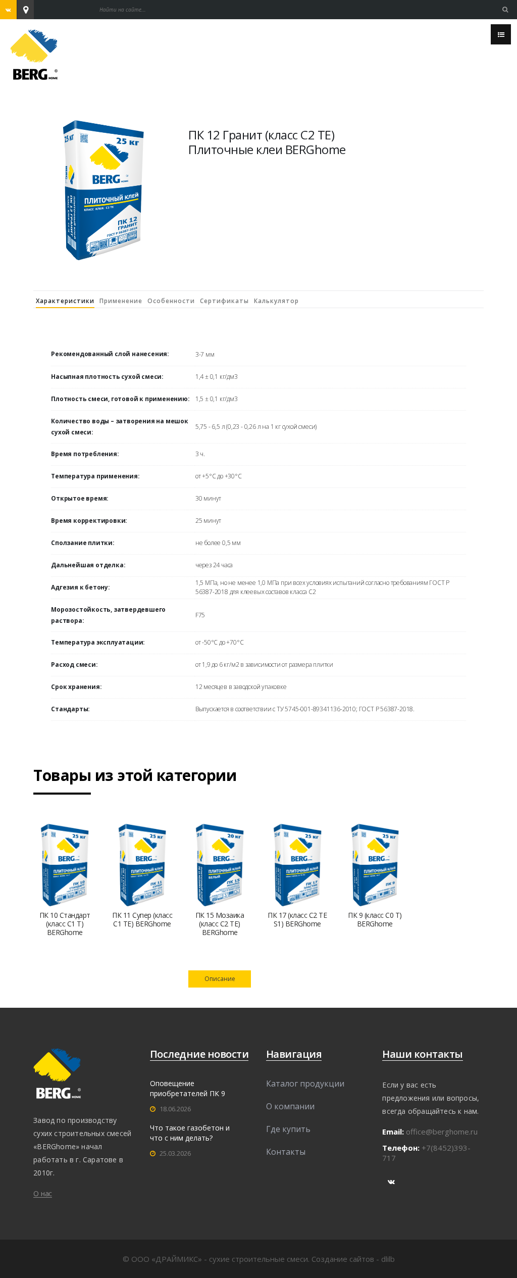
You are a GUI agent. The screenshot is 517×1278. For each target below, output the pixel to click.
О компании (290, 1106)
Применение (120, 301)
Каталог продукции (305, 1083)
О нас (42, 1194)
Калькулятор (276, 301)
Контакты (285, 1151)
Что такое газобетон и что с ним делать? (190, 1133)
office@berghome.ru (442, 1131)
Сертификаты (224, 301)
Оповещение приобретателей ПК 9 (187, 1088)
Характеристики (65, 301)
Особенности (171, 301)
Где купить (288, 1129)
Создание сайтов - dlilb (353, 1259)
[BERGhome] (34, 53)
